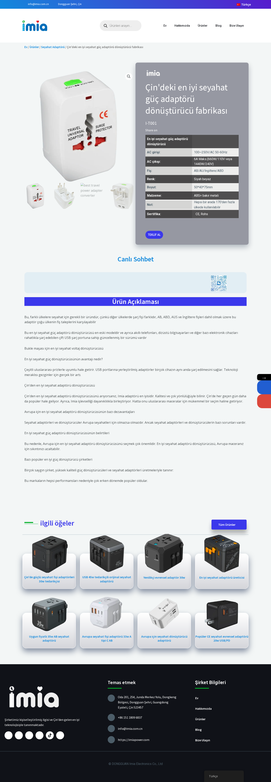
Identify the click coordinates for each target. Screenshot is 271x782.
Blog (218, 25)
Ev (164, 25)
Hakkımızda (182, 25)
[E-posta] (264, 401)
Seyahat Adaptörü (53, 47)
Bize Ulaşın (237, 25)
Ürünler (203, 25)
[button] (161, 130)
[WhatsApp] (264, 387)
